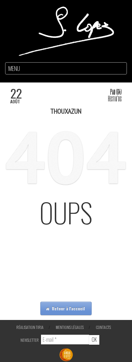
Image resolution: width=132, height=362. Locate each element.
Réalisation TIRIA (30, 327)
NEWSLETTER (30, 340)
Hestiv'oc (115, 98)
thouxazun (65, 111)
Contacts (103, 327)
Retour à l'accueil (68, 308)
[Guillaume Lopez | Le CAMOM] (66, 30)
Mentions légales (70, 327)
